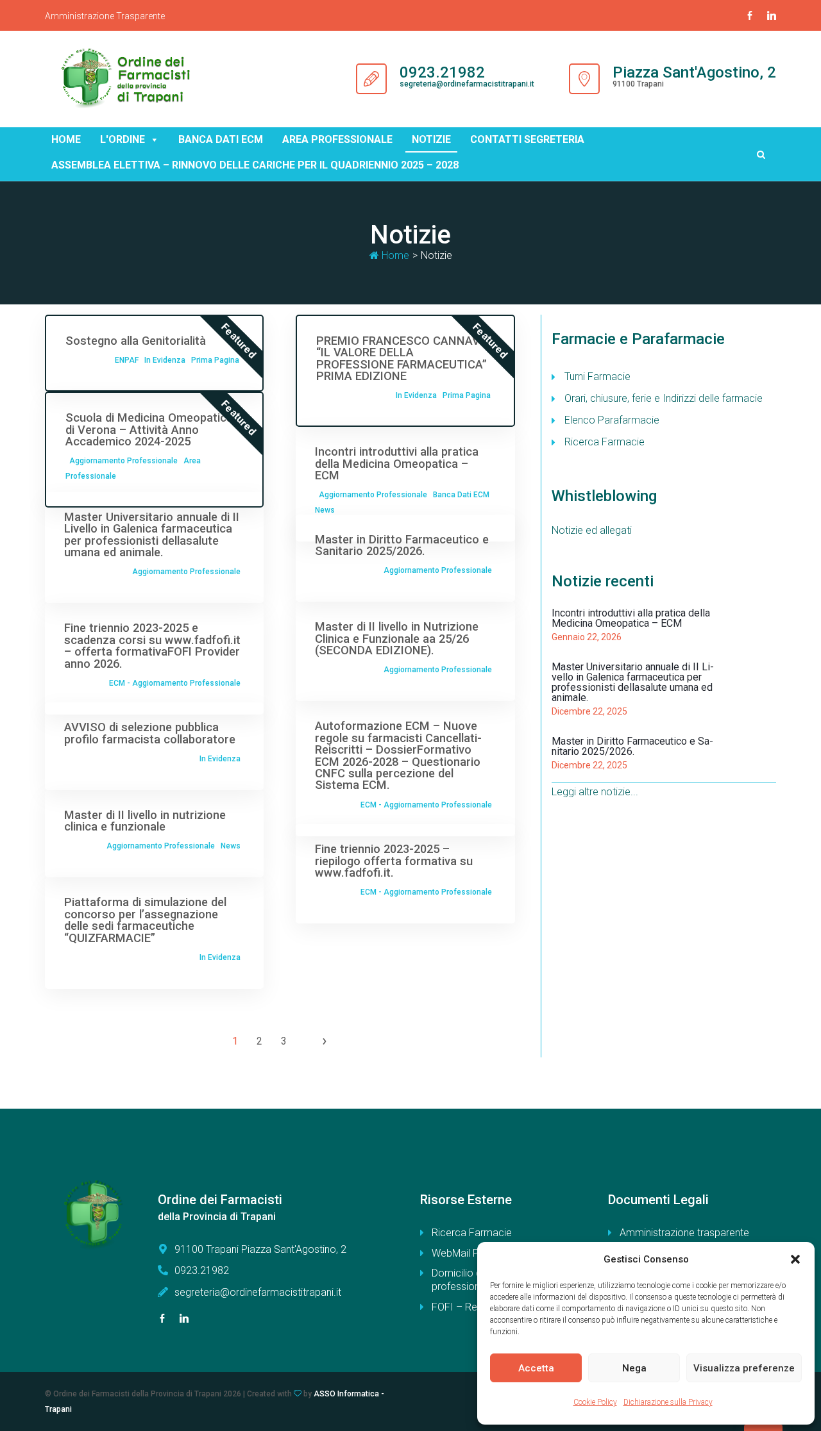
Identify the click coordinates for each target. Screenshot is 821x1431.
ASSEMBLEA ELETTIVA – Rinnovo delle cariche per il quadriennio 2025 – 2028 (255, 165)
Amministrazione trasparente (684, 1233)
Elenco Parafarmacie (611, 420)
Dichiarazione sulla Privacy (668, 1402)
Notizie (431, 139)
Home (66, 139)
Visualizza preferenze (744, 1368)
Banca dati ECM (220, 139)
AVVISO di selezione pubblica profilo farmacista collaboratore (149, 732)
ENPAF (127, 360)
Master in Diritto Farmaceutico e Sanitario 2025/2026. (402, 545)
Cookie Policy (595, 1402)
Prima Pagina (215, 360)
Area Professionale (337, 139)
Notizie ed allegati (592, 530)
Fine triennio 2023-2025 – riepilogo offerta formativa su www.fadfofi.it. (394, 860)
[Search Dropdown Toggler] (761, 154)
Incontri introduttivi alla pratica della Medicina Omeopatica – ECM (396, 463)
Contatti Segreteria (527, 139)
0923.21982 (442, 72)
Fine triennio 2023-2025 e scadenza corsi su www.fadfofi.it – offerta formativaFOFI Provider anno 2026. (152, 645)
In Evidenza (164, 360)
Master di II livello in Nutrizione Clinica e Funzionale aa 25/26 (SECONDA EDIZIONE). (396, 638)
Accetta (536, 1368)
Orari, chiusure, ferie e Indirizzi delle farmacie (663, 398)
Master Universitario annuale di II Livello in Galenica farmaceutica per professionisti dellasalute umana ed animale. (151, 534)
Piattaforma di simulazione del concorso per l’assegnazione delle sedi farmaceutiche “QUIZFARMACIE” (145, 919)
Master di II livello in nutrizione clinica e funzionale (145, 820)
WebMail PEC (461, 1253)
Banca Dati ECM (461, 494)
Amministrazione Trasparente (105, 16)
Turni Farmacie (597, 376)
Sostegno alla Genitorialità (135, 340)
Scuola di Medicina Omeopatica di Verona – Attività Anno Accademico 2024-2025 (149, 429)
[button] (795, 1259)
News (325, 510)
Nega (634, 1368)
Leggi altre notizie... (595, 792)
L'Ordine (122, 139)
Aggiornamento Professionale (123, 460)
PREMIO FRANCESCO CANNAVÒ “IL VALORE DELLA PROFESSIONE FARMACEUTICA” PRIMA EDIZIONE (402, 358)
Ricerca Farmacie (604, 442)
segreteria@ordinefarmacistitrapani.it (467, 83)
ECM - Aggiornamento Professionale (175, 683)
